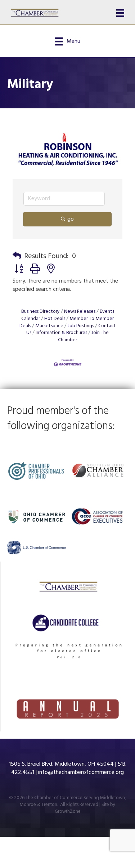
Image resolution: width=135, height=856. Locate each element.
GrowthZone (68, 811)
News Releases (79, 311)
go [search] (70, 219)
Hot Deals (54, 319)
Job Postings (81, 326)
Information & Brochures (61, 333)
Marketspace (49, 326)
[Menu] (120, 13)
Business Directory (40, 311)
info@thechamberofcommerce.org (81, 772)
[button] (17, 256)
